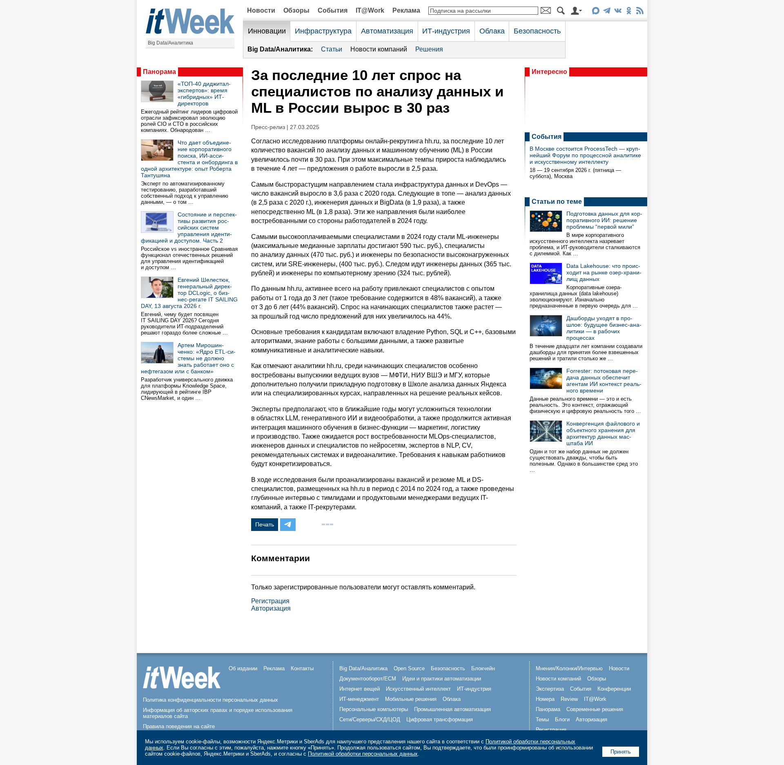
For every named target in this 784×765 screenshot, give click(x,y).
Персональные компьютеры (373, 709)
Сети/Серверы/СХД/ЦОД (369, 719)
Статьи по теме (557, 201)
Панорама (159, 71)
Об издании (243, 668)
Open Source (409, 668)
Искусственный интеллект (418, 689)
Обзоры (296, 10)
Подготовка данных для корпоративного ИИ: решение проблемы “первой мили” (604, 220)
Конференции (614, 689)
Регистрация (270, 601)
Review (569, 699)
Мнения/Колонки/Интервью (569, 668)
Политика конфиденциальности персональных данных (210, 700)
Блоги (562, 719)
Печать (264, 524)
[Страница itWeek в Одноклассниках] (628, 12)
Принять (620, 752)
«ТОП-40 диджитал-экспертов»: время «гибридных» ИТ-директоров (204, 93)
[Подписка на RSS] (639, 12)
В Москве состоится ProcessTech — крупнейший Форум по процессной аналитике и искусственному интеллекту (585, 155)
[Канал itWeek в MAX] (595, 12)
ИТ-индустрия (446, 31)
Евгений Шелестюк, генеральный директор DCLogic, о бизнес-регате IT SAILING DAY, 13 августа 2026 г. (189, 293)
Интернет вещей (359, 689)
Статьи (331, 49)
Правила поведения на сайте (179, 726)
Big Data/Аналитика (170, 43)
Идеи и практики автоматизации (441, 679)
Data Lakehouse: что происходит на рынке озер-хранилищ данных (603, 272)
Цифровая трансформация (439, 719)
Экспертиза (550, 689)
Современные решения (594, 709)
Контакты (302, 668)
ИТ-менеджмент (359, 699)
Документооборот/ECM (367, 679)
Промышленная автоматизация (452, 709)
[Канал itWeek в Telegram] (606, 12)
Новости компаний (378, 49)
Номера (545, 699)
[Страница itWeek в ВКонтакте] (617, 12)
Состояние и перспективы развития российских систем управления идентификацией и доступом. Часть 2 (189, 227)
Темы (542, 719)
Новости (261, 10)
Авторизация (271, 608)
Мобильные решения (411, 699)
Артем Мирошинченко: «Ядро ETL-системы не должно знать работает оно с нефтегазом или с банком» (188, 358)
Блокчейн (483, 668)
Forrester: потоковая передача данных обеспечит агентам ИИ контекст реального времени (603, 381)
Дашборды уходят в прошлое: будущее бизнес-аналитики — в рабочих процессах (603, 328)
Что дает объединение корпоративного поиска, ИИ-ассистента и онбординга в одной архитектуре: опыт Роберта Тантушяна (189, 158)
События (332, 10)
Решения (429, 49)
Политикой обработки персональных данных (363, 754)
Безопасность (537, 31)
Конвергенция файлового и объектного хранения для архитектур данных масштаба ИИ (603, 433)
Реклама (406, 10)
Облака (492, 31)
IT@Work (370, 10)
